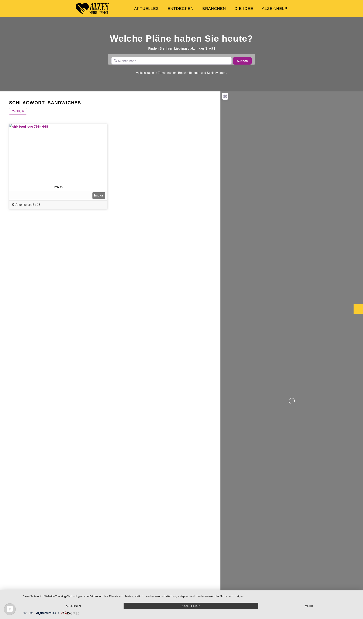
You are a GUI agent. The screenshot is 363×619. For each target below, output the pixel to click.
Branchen (214, 8)
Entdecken (181, 8)
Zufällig (17, 111)
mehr (309, 606)
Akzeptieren (191, 606)
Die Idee (244, 8)
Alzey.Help (274, 8)
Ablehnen (73, 606)
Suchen (244, 61)
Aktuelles (146, 8)
